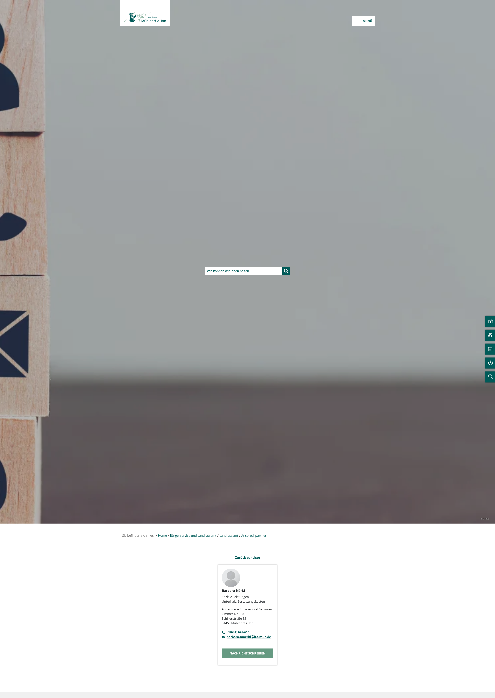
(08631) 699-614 (238, 632)
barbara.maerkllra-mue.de (249, 637)
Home (162, 535)
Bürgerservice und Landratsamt (193, 535)
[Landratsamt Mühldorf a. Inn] (145, 13)
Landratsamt (228, 535)
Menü (367, 21)
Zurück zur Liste (247, 557)
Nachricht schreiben (247, 653)
